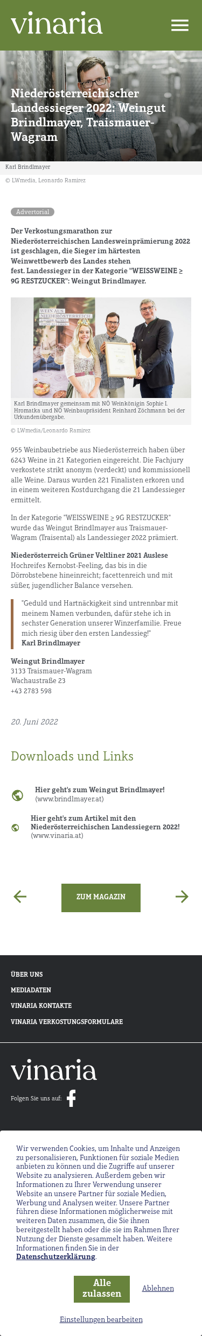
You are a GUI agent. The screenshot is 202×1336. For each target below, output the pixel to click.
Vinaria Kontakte (41, 1006)
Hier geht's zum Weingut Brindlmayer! (100, 794)
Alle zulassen (101, 1289)
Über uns (27, 975)
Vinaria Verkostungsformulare (67, 1022)
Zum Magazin (101, 897)
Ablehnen (158, 1289)
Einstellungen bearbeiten (101, 1320)
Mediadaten (31, 990)
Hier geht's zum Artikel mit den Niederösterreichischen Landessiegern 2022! (105, 827)
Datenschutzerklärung (55, 1257)
